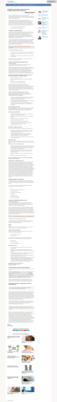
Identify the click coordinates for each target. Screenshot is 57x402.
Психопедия (10, 1)
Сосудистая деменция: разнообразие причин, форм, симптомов (43, 27)
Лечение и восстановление (27, 4)
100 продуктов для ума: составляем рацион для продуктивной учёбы (45, 11)
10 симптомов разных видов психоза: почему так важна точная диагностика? (46, 18)
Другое (34, 4)
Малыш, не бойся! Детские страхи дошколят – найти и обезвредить (43, 15)
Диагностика (15, 4)
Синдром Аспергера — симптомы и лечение (45, 37)
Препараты (20, 4)
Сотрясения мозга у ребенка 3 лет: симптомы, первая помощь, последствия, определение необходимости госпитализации (45, 32)
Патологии (9, 4)
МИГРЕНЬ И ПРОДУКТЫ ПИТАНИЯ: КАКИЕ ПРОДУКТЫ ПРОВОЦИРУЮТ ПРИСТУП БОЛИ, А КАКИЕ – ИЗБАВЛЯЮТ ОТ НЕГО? (45, 23)
